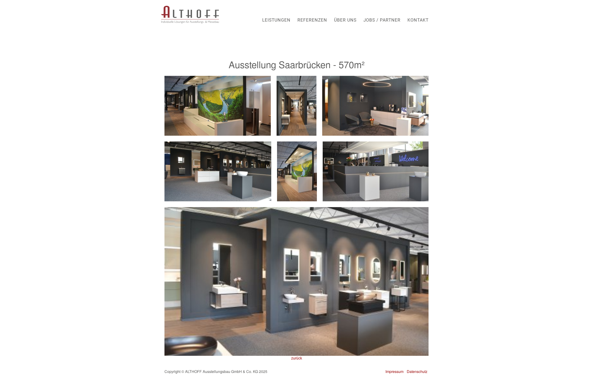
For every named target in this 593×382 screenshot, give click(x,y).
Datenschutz (417, 371)
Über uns (345, 19)
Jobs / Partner (382, 19)
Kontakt (418, 19)
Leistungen (276, 19)
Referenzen (312, 19)
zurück (296, 358)
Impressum (394, 371)
